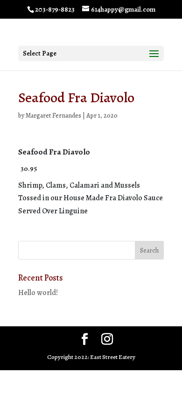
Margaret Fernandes (53, 115)
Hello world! (38, 293)
